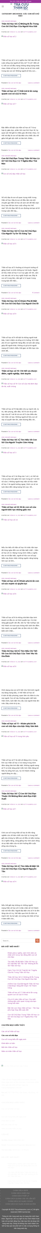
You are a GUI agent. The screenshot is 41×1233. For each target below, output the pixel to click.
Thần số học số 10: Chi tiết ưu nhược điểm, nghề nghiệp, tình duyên (19, 372)
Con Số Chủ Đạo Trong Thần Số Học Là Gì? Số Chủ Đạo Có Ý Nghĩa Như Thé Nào (20, 161)
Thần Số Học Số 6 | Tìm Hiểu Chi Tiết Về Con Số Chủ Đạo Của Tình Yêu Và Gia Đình (19, 653)
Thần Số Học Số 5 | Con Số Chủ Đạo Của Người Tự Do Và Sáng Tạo (19, 232)
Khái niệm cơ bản (8, 1043)
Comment (36, 292)
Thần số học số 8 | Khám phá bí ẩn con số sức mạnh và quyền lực (20, 582)
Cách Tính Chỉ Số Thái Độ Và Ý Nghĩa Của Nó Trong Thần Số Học (22, 971)
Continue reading (11, 75)
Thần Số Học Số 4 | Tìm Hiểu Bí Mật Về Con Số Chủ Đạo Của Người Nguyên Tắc (20, 869)
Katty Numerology (30, 32)
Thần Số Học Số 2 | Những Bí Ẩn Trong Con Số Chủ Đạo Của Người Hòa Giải (20, 25)
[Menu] (2, 6)
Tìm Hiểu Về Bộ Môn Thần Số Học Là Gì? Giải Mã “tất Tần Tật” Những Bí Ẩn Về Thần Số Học (23, 964)
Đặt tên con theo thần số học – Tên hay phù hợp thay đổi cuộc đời (23, 1009)
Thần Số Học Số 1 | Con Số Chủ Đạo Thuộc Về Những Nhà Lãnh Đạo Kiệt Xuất (18, 796)
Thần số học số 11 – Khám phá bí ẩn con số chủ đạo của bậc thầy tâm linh (19, 724)
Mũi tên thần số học (9, 1047)
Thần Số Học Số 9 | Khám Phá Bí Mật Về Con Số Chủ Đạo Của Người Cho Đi (20, 302)
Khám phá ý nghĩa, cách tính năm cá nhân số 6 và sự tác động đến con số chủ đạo (22, 955)
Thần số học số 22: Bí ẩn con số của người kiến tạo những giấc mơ (18, 508)
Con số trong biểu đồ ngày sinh (13, 1039)
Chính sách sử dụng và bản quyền (20, 1204)
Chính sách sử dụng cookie (20, 1201)
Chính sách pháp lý (20, 1196)
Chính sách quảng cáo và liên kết (20, 1199)
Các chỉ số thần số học (10, 1031)
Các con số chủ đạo (8, 21)
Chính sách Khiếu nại (20, 1193)
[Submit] (37, 941)
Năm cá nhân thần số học (11, 1051)
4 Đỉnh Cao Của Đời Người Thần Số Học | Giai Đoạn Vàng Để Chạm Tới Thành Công (23, 986)
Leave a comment (34, 83)
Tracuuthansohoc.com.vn (23, 1209)
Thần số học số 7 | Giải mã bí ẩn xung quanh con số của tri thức (19, 92)
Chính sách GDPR (20, 1190)
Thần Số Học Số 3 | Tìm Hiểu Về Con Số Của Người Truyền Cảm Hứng (19, 440)
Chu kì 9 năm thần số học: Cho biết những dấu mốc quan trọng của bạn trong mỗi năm (22, 1001)
